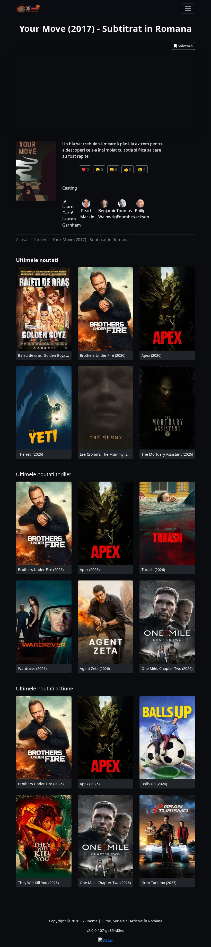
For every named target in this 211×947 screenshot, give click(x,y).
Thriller (40, 239)
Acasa (21, 239)
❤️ (85, 169)
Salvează (185, 45)
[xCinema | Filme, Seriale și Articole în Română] (28, 8)
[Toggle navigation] (188, 8)
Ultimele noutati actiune (44, 688)
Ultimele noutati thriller (43, 474)
